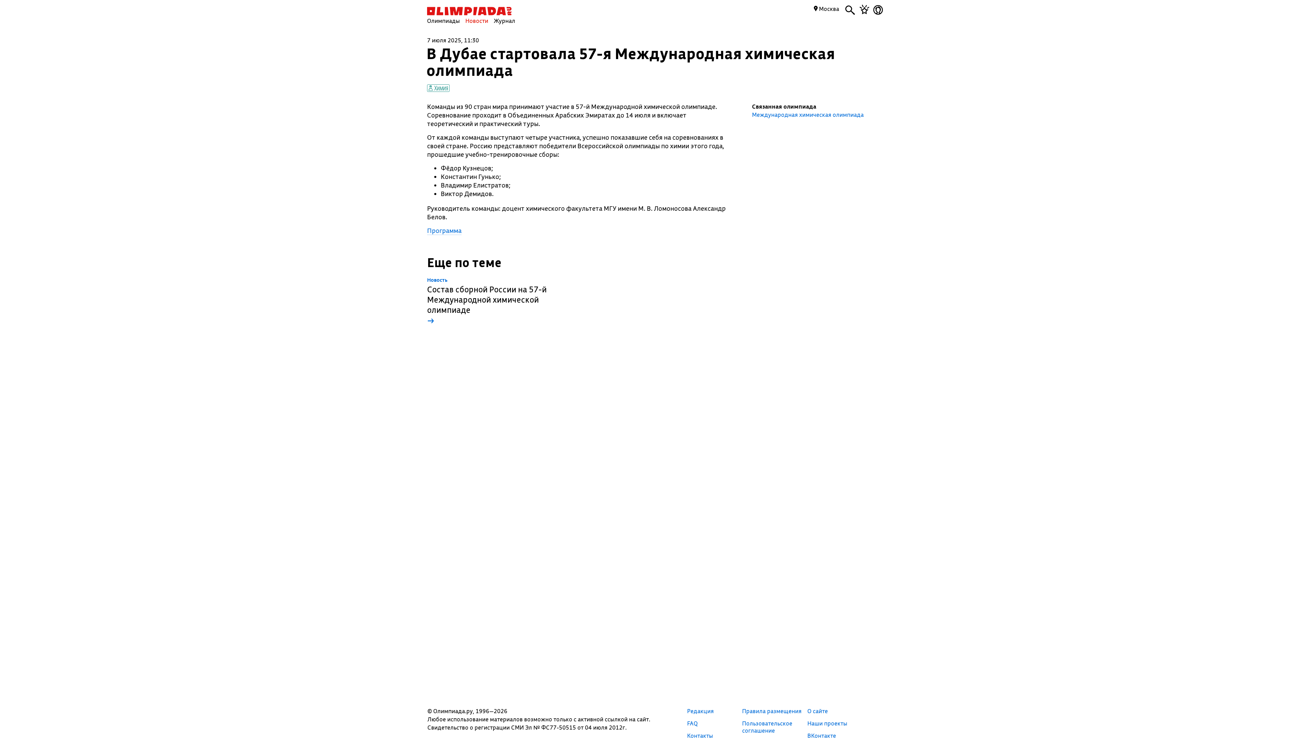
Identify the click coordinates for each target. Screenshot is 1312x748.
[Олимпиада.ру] (469, 11)
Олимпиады (443, 20)
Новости (476, 20)
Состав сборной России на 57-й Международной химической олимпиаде (487, 301)
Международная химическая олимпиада (808, 114)
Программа (444, 230)
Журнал (504, 20)
